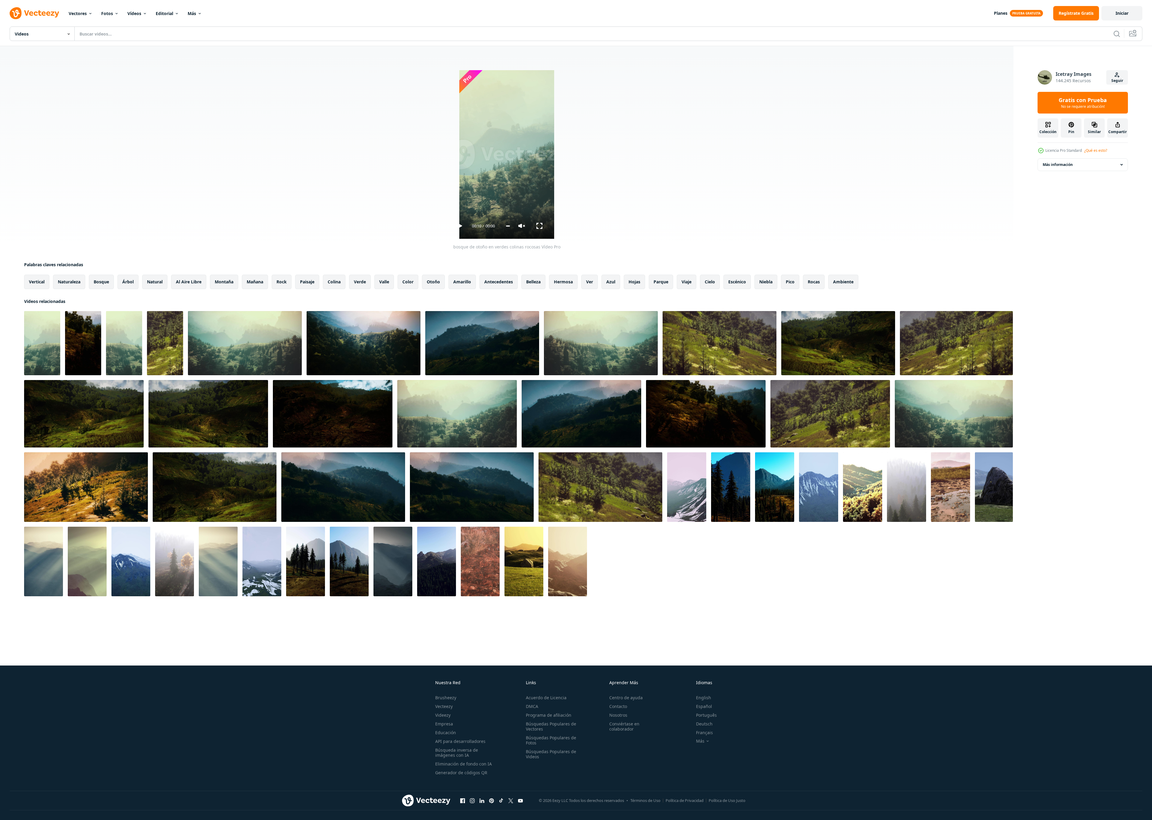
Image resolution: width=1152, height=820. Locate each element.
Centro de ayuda (626, 697)
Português (706, 715)
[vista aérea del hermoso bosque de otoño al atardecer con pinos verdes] (906, 487)
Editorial (164, 13)
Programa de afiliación (548, 715)
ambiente (843, 282)
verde (360, 282)
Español (704, 706)
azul (610, 282)
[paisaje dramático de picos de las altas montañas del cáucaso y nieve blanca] (261, 561)
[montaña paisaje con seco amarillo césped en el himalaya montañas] (950, 487)
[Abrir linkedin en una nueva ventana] (481, 800)
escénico (737, 282)
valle (384, 282)
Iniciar (1122, 13)
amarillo (462, 282)
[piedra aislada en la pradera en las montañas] (994, 487)
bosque (101, 282)
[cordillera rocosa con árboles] (730, 487)
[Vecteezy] (34, 13)
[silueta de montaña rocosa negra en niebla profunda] (43, 561)
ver (589, 282)
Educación (445, 732)
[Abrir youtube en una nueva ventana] (520, 800)
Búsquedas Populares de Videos (551, 754)
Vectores (78, 13)
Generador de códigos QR (461, 772)
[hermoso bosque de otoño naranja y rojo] (862, 487)
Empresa (444, 724)
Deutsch (704, 724)
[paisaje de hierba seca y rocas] (480, 561)
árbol (128, 282)
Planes (1000, 13)
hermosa (563, 282)
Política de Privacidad (685, 800)
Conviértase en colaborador (624, 726)
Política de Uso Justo (727, 800)
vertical (37, 282)
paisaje (307, 282)
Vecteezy (444, 706)
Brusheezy (445, 697)
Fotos (107, 13)
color (408, 282)
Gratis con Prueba (1083, 102)
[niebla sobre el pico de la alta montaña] (686, 487)
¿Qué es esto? (1095, 150)
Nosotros (618, 715)
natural (155, 282)
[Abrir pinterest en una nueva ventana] (491, 800)
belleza (533, 282)
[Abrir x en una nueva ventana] (510, 800)
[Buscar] (1116, 33)
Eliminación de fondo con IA (463, 764)
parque (661, 282)
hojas (634, 282)
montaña (224, 282)
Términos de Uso (645, 800)
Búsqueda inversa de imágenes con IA (456, 752)
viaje (687, 282)
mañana (255, 282)
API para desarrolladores (460, 741)
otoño (433, 282)
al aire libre (188, 282)
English (703, 697)
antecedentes (498, 282)
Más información (1058, 164)
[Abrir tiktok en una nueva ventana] (501, 800)
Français (704, 732)
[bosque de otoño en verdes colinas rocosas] (42, 343)
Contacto (618, 706)
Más (192, 13)
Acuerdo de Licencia (546, 697)
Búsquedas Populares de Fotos (551, 740)
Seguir (1117, 80)
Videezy (443, 715)
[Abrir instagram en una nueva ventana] (472, 800)
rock (281, 282)
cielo (710, 282)
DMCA (532, 706)
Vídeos (134, 13)
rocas (814, 282)
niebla (766, 282)
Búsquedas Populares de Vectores (551, 726)
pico (790, 282)
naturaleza (69, 282)
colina (334, 282)
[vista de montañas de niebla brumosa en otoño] (567, 561)
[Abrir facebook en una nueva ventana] (462, 800)
